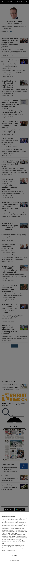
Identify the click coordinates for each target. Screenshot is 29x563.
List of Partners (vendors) (7, 551)
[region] (14, 537)
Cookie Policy (14, 533)
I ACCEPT (14, 555)
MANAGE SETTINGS (14, 560)
